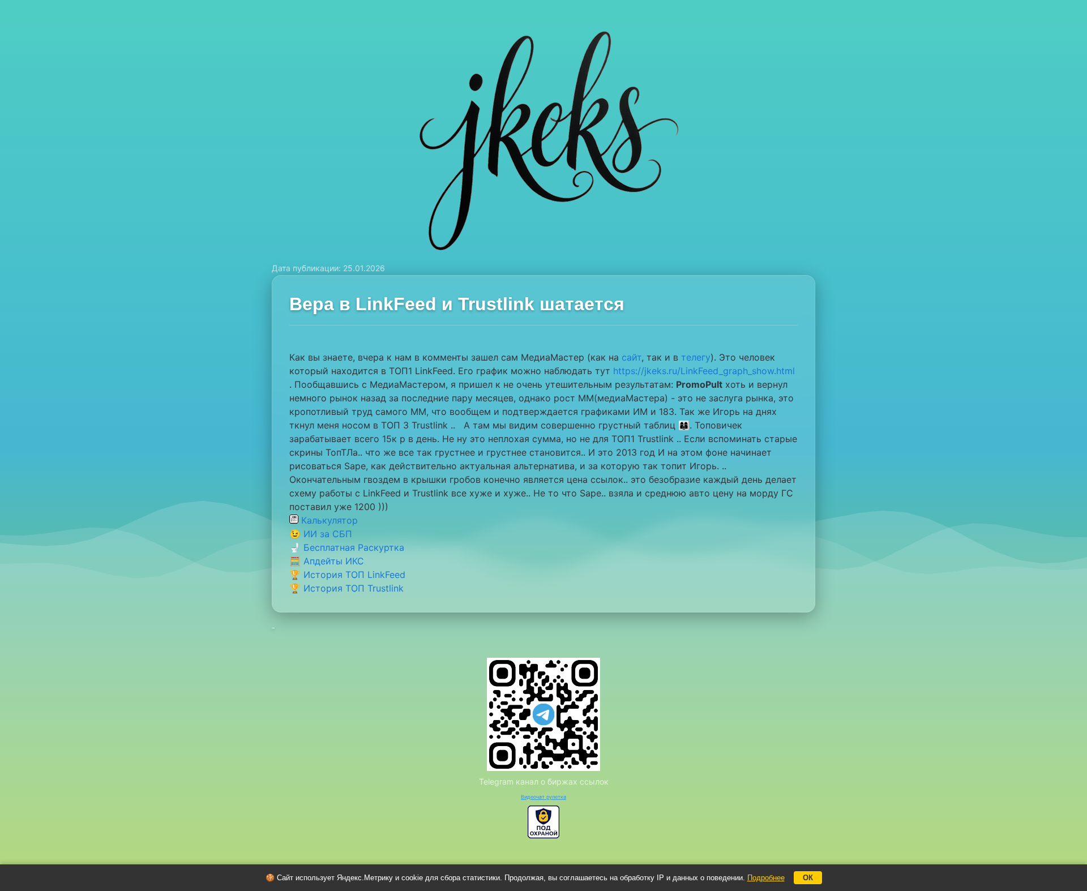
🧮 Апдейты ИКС (326, 561)
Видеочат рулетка (543, 797)
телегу (696, 357)
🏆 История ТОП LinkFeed (347, 574)
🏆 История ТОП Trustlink (346, 588)
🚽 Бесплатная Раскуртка (346, 547)
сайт (631, 357)
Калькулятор (328, 520)
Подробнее (766, 877)
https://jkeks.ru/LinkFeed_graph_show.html (704, 370)
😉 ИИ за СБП (320, 533)
